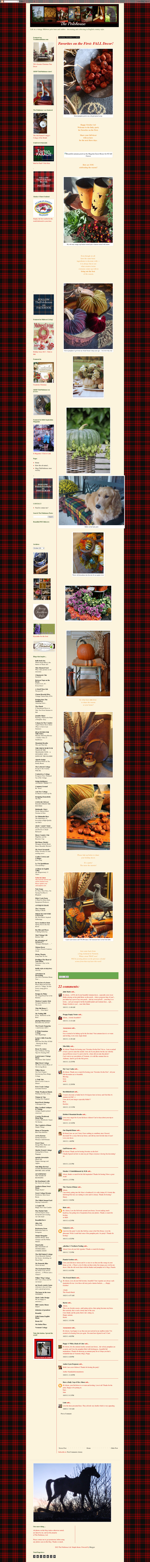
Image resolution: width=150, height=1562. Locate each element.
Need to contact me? (41, 508)
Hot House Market (41, 842)
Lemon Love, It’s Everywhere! (40, 685)
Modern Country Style (43, 1001)
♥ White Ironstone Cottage (41, 1032)
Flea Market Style (41, 1211)
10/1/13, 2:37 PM (68, 1180)
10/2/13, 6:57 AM (68, 1295)
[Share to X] (64, 977)
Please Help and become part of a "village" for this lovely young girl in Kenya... (43, 987)
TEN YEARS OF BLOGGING (40, 1177)
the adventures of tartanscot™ (41, 941)
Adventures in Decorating (40, 974)
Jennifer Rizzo (40, 715)
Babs (64, 1207)
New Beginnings (40, 1035)
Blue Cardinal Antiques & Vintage (43, 1108)
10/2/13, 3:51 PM (68, 1320)
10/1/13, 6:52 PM (68, 1238)
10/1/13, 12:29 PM (69, 1084)
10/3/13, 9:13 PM (68, 1395)
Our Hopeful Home (69, 1130)
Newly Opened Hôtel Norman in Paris (42, 812)
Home (89, 1448)
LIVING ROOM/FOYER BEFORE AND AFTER (43, 1169)
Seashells (38, 677)
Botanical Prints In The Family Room (42, 762)
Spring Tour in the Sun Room (42, 925)
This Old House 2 (41, 1008)
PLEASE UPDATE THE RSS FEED (42, 805)
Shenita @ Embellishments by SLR (75, 1171)
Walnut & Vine (40, 1097)
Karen (65, 1302)
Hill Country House (42, 1305)
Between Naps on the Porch (42, 681)
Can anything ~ (40, 865)
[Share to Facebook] (66, 977)
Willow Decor (40, 1070)
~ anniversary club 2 (41, 1028)
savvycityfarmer (40, 1174)
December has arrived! (42, 1022)
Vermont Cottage (41, 1327)
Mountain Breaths (41, 743)
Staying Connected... (42, 1202)
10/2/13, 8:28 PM (68, 1357)
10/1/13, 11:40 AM (69, 1007)
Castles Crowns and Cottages (42, 857)
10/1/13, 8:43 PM (68, 1270)
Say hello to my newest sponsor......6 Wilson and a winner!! (43, 1272)
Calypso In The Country (43, 723)
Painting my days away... (43, 1094)
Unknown (66, 1228)
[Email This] (60, 977)
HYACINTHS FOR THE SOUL (42, 733)
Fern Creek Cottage (42, 1086)
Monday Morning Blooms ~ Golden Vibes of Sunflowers (43, 737)
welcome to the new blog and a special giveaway (43, 1288)
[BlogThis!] (62, 977)
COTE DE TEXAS (42, 802)
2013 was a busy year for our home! (43, 1281)
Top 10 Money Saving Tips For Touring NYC (42, 1052)
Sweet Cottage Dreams (43, 1193)
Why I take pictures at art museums (43, 671)
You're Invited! (40, 1265)
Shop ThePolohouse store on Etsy (43, 469)
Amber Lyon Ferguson (70, 1364)
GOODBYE (39, 1294)
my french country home (43, 1285)
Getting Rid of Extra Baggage (41, 1153)
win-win (38, 970)
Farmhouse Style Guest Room (42, 1196)
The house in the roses (43, 1292)
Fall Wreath (38, 1225)
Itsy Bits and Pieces (42, 930)
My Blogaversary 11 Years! (41, 873)
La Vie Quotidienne (42, 863)
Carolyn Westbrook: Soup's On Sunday (44, 1121)
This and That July (41, 745)
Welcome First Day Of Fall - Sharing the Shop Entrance (43, 1043)
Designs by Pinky (41, 994)
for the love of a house (42, 982)
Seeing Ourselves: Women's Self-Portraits (42, 1138)
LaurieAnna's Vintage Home (43, 1057)
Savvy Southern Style (42, 922)
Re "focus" (38, 788)
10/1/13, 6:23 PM (68, 1220)
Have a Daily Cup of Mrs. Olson (74, 1382)
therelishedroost (68, 1091)
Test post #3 (39, 691)
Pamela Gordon (68, 1259)
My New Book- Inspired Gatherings (43, 918)
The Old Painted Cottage (44, 1254)
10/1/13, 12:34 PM (69, 1123)
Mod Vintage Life (41, 935)
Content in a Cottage (42, 774)
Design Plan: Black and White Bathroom (42, 1146)
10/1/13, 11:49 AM (69, 1039)
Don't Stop (38, 860)
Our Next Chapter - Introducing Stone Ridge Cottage (43, 1074)
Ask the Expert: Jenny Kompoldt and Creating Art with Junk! (42, 1215)
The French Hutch (69, 1277)
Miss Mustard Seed (42, 668)
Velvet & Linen (40, 877)
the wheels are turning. (42, 1183)
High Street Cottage (42, 1063)
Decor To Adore (41, 1049)
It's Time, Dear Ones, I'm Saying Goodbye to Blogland (43, 893)
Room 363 (38, 1321)
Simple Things (39, 1127)
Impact (37, 1306)
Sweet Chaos (39, 1143)
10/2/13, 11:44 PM (69, 1375)
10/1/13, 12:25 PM (69, 1062)
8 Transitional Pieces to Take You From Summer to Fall (43, 710)
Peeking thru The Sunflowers (41, 700)
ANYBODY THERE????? (43, 783)
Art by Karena (40, 1135)
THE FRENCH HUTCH (44, 748)
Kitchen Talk (39, 937)
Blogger (92, 1547)
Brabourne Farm (41, 1228)
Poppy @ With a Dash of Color (73, 1343)
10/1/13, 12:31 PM (69, 1107)
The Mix (38, 799)
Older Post (114, 1448)
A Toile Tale (39, 1079)
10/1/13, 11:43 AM (69, 1021)
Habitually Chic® (41, 809)
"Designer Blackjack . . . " (43, 944)
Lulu (64, 1402)
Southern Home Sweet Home (43, 1187)
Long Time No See (41, 956)
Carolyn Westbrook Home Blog (42, 1117)
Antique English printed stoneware (43, 1112)
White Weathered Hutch (43, 1092)
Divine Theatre (40, 954)
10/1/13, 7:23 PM (68, 1252)
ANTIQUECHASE (42, 905)
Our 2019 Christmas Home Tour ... (43, 978)
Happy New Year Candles (43, 1207)
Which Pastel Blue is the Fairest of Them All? (43, 663)
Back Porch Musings (42, 1102)
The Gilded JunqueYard (43, 1200)
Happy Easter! (39, 1190)
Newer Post (62, 1448)
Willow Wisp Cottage (42, 1278)
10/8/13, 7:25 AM (68, 1409)
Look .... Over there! (41, 1010)
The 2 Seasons (40, 908)
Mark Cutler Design (42, 1297)
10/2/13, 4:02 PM (68, 1336)
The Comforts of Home (43, 1125)
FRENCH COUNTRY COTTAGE (43, 915)
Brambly (38, 1313)
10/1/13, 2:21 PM (68, 1164)
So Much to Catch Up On (43, 793)
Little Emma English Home (42, 1317)
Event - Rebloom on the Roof (42, 1016)
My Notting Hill (40, 1013)
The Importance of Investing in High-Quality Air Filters (43, 820)
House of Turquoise (42, 1130)
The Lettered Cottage (42, 767)
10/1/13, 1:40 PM (68, 1141)
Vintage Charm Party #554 (43, 696)
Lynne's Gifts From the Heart (43, 1039)
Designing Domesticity (43, 797)
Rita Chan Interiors (41, 1132)
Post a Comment (66, 1414)
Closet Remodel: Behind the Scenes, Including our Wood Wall (43, 1258)
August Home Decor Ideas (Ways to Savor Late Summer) (43, 727)
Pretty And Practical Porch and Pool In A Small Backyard (43, 830)
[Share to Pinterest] (68, 977)
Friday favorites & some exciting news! (43, 852)
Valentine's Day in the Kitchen (42, 964)
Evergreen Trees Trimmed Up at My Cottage (43, 777)
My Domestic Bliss (41, 1263)
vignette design (40, 759)
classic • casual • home (43, 826)
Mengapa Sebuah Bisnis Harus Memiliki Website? (43, 845)
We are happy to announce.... (40, 1300)
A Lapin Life (39, 1205)
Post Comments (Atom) (74, 1452)
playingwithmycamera (42, 1020)
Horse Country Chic (42, 835)
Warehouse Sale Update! (43, 1059)
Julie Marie (67, 991)
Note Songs (39, 889)
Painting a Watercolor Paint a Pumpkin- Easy (44, 718)
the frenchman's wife (42, 1181)
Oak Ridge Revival (41, 1166)
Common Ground (41, 786)
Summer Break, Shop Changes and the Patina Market (42, 1239)
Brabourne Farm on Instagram (41, 1231)
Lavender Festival (41, 1088)
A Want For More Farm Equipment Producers (42, 901)
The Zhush (39, 706)
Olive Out (38, 1223)
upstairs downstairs (42, 1157)
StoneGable (39, 1245)
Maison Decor (40, 947)
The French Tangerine (43, 1026)
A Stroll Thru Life (41, 689)
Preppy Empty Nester (70, 1014)
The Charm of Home (70, 1187)
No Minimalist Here (42, 816)
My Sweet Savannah (42, 849)
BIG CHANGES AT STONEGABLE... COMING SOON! (41, 1249)
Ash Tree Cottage (41, 791)
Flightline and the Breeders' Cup (40, 838)
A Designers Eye (40, 1104)
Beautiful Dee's (40, 1220)
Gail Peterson (67, 1148)
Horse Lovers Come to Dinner (42, 1082)
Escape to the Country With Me (42, 769)
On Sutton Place (41, 1324)
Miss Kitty (66, 1046)
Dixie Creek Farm (41, 898)
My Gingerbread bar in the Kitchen (43, 997)
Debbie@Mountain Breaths (72, 1114)
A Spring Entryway (41, 932)
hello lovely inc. (40, 660)
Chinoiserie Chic (41, 675)
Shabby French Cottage (43, 1150)
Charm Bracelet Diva (42, 694)
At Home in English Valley (42, 870)
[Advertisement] (88, 1431)
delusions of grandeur (42, 1310)
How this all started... (42, 465)
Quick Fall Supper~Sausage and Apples (42, 1161)
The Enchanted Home (43, 1268)
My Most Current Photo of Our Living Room (43, 1066)
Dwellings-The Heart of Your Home (43, 960)
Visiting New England (42, 1099)
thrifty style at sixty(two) (43, 968)
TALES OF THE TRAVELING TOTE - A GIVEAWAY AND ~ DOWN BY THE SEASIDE (43, 753)
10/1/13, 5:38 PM (68, 1200)
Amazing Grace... (41, 703)
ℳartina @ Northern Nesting (73, 1246)
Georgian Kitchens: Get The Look (42, 1004)
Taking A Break (40, 910)
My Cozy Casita (68, 1069)
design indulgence (41, 781)
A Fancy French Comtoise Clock (43, 950)
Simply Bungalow (41, 1235)
